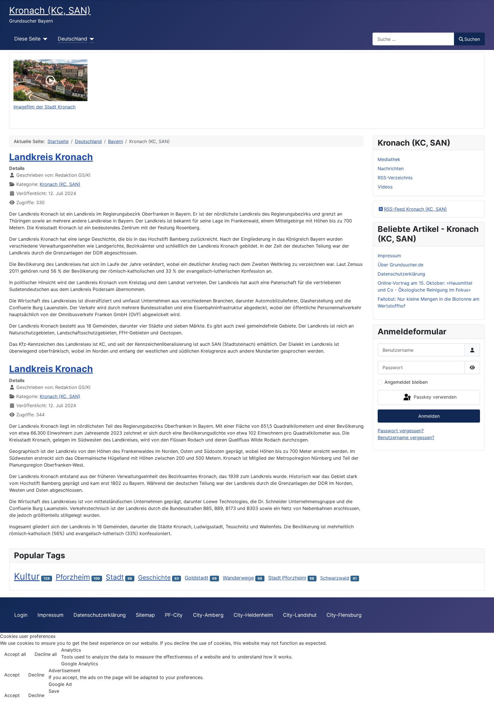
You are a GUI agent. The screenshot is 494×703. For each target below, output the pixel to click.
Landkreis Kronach (51, 156)
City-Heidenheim (253, 615)
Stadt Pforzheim (287, 578)
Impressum (50, 615)
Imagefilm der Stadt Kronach (44, 107)
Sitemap (145, 615)
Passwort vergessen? (401, 430)
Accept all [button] (15, 654)
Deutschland (72, 39)
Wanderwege (238, 578)
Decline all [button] (46, 654)
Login (20, 615)
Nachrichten (391, 168)
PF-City (174, 615)
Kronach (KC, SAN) (60, 184)
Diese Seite (27, 39)
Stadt (115, 577)
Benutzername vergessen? (406, 437)
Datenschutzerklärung (99, 615)
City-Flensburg (344, 615)
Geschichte (154, 577)
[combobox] (413, 39)
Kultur (27, 576)
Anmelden (429, 416)
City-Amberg (208, 615)
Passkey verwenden (434, 397)
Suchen (472, 39)
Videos (385, 187)
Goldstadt (196, 578)
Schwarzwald (334, 578)
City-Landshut (299, 615)
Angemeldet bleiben (406, 382)
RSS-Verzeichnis (395, 177)
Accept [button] (12, 675)
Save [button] (54, 691)
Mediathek (389, 159)
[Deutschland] (90, 39)
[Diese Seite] (44, 39)
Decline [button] (36, 675)
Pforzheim (73, 577)
